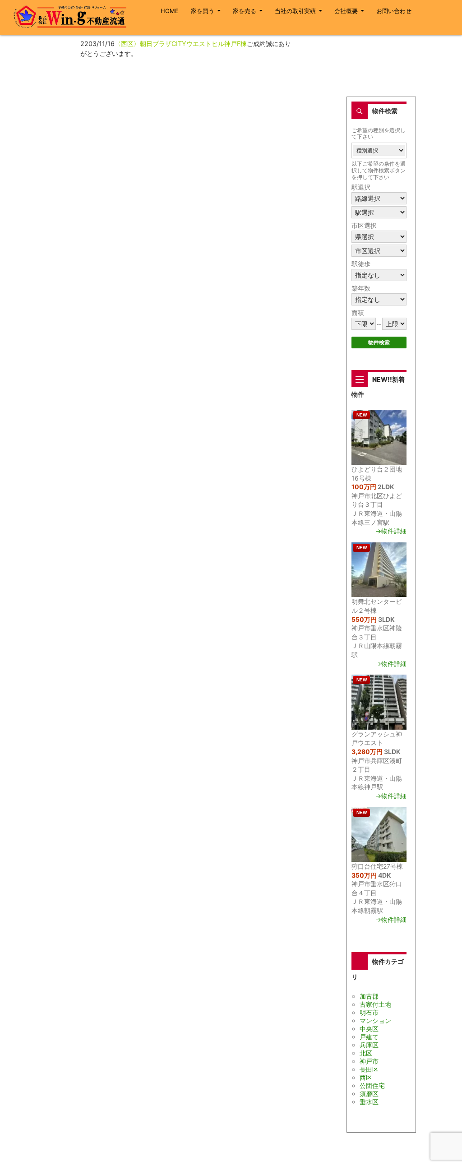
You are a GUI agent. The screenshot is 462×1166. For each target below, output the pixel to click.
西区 (366, 1077)
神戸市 (369, 1061)
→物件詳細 (391, 531)
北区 (366, 1053)
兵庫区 (369, 1045)
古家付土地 (375, 1004)
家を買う (202, 10)
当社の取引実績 (295, 10)
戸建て (369, 1037)
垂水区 (369, 1102)
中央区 (369, 1028)
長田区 (369, 1069)
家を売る (244, 10)
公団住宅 (372, 1085)
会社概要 (346, 10)
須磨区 (369, 1093)
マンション (375, 1020)
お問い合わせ (393, 10)
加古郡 (369, 996)
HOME (170, 10)
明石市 (369, 1012)
